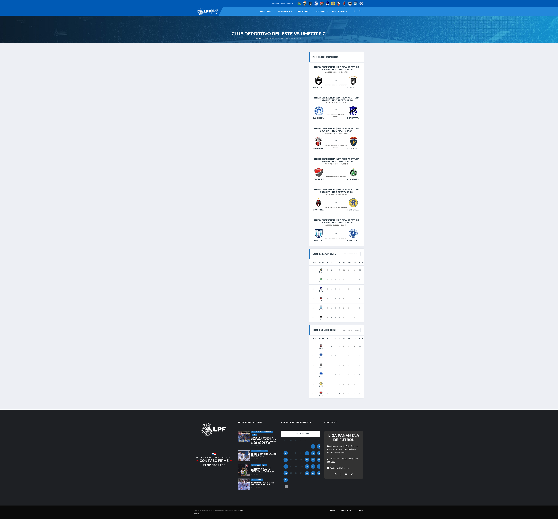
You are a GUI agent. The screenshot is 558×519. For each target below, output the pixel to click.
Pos (314, 262)
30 (319, 473)
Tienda (360, 510)
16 (319, 460)
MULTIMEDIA (338, 11)
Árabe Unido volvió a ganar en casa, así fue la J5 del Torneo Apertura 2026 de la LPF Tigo (263, 440)
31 (286, 480)
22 (313, 466)
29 (313, 473)
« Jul (286, 486)
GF (344, 262)
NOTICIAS (320, 11)
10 (286, 460)
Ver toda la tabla (350, 254)
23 (319, 466)
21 (307, 466)
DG (355, 262)
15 (313, 460)
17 (286, 466)
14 (307, 460)
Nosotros (265, 11)
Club (321, 262)
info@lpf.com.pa (342, 468)
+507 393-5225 (346, 458)
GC (349, 262)
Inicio (332, 510)
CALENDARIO (303, 11)
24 (286, 473)
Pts (361, 262)
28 (307, 473)
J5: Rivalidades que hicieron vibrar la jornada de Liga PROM (262, 470)
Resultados (346, 510)
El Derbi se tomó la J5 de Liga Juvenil (263, 455)
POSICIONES (284, 11)
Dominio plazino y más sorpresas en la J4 (262, 484)
